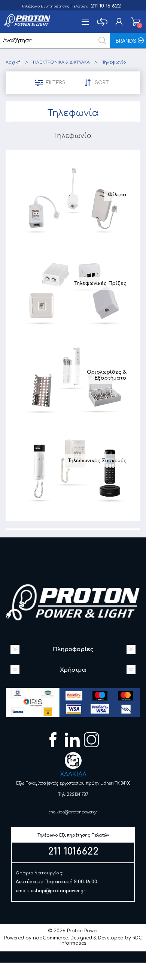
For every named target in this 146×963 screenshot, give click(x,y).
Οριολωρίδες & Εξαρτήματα (107, 375)
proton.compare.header (102, 21)
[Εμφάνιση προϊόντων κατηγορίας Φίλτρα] (73, 199)
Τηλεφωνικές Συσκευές (97, 460)
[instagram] (92, 740)
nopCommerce (50, 938)
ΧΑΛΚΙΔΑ (73, 774)
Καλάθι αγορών (135, 21)
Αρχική (13, 62)
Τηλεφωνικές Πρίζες (100, 283)
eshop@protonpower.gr (58, 890)
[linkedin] (73, 740)
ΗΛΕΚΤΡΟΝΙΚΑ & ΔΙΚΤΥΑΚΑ (61, 62)
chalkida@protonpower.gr (73, 812)
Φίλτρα (117, 194)
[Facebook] (54, 740)
